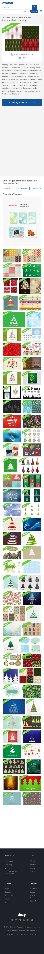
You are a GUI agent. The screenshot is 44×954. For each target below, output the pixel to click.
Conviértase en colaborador (11, 872)
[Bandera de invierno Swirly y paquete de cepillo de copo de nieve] (12, 691)
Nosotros (33, 888)
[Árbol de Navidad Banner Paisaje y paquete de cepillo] (30, 303)
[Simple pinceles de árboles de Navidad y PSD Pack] (32, 270)
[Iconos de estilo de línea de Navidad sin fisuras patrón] (12, 349)
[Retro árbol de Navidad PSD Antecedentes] (12, 335)
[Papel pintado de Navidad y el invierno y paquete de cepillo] (30, 645)
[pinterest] (20, 920)
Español (8, 892)
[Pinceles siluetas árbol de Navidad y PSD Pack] (30, 582)
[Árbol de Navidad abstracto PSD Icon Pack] (32, 481)
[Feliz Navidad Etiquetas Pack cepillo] (12, 392)
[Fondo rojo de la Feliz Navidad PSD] (12, 421)
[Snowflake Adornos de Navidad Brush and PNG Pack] (32, 435)
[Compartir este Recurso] (24, 58)
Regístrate (34, 11)
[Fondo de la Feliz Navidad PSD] (12, 363)
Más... (7, 902)
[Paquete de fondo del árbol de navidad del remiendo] (12, 450)
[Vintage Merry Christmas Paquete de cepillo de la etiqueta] (12, 660)
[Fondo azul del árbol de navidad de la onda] (32, 524)
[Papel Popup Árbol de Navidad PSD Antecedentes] (10, 303)
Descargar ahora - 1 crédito (23, 102)
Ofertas (33, 861)
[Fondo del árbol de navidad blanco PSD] (14, 319)
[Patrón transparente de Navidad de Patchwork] (32, 421)
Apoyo (32, 868)
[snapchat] (28, 920)
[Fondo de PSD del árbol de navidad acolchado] (10, 645)
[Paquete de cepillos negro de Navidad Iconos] (32, 392)
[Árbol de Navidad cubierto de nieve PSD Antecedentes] (10, 582)
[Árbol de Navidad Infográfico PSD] (12, 538)
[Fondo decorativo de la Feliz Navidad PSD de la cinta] (12, 524)
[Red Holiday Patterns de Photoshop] (10, 286)
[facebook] (12, 920)
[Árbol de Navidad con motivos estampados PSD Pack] (32, 495)
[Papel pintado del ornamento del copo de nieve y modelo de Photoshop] (32, 349)
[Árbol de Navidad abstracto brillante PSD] (32, 598)
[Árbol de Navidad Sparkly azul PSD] (12, 435)
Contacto (33, 901)
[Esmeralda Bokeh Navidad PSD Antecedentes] (33, 766)
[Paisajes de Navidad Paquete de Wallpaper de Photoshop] (12, 509)
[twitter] (16, 920)
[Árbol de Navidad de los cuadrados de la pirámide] (33, 614)
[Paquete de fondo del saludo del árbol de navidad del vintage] (30, 286)
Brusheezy (9, 861)
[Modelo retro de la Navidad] (32, 691)
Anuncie (33, 865)
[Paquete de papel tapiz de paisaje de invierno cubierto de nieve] (12, 629)
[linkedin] (32, 920)
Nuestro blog (33, 896)
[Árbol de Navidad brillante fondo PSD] (10, 783)
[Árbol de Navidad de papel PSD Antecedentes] (33, 707)
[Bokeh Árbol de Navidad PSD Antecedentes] (12, 378)
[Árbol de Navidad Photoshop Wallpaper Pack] (32, 363)
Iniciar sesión (25, 11)
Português (9, 895)
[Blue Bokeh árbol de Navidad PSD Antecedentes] (32, 736)
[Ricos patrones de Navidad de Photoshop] (30, 676)
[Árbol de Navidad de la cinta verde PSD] (32, 538)
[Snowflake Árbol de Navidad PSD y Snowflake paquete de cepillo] (12, 722)
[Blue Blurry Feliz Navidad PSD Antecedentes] (12, 495)
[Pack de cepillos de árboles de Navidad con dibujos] (30, 465)
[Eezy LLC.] (22, 915)
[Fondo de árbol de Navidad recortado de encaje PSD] (32, 552)
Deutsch (8, 899)
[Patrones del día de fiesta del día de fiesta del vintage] (14, 614)
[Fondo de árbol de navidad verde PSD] (32, 378)
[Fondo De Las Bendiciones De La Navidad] (12, 552)
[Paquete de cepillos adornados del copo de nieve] (32, 567)
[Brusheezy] (7, 3)
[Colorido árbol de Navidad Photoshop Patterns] (12, 256)
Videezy (8, 868)
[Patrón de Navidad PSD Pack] (32, 798)
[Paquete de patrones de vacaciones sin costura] (32, 335)
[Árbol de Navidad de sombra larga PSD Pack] (12, 481)
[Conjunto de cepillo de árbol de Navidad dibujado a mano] (14, 766)
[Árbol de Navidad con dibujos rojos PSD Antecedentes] (12, 736)
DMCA (32, 871)
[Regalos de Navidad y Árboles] (32, 629)
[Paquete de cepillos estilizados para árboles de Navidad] (32, 509)
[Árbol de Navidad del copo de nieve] (14, 707)
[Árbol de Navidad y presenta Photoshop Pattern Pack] (32, 256)
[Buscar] (34, 7)
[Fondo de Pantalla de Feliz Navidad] (12, 798)
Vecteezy (8, 865)
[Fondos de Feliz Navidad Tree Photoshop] (32, 722)
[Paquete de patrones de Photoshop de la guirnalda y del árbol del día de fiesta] (32, 660)
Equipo (32, 892)
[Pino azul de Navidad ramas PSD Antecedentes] (33, 319)
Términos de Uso (12, 934)
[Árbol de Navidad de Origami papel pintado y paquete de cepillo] (12, 751)
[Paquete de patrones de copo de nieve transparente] (32, 406)
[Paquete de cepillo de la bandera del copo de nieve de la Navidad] (12, 567)
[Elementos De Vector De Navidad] (32, 450)
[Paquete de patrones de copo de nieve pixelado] (12, 270)
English (7, 888)
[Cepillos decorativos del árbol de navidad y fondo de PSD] (12, 406)
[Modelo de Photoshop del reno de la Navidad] (12, 598)
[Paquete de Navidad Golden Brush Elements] (32, 751)
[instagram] (24, 920)
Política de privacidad (28, 934)
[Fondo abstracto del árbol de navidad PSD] (10, 465)
